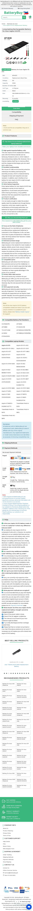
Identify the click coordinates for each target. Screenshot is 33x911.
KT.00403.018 (20, 327)
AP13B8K (4, 327)
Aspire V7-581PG (21, 394)
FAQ (16, 119)
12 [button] (28, 673)
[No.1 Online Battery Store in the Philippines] (16, 14)
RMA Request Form (8, 848)
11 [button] (26, 673)
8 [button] (19, 673)
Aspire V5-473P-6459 (8, 363)
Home (3, 23)
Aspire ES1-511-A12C (22, 345)
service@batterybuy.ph (11, 872)
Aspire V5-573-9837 (22, 379)
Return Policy (7, 846)
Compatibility (16, 112)
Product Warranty (8, 830)
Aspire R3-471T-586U (22, 351)
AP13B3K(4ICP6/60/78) (23, 330)
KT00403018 (6, 336)
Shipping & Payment (16, 116)
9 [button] (22, 673)
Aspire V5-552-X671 (22, 376)
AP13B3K (19, 324)
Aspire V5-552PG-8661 (8, 376)
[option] (16, 46)
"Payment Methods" (17, 605)
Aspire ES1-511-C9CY (22, 348)
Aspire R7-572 (20, 354)
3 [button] (8, 673)
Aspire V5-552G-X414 (22, 373)
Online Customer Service (10, 870)
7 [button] (17, 673)
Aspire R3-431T (6, 351)
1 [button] (4, 673)
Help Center (6, 841)
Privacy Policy (7, 833)
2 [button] (6, 673)
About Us (5, 828)
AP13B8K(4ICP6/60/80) (23, 333)
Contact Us (6, 868)
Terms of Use (7, 835)
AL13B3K (4, 333)
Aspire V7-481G (6, 391)
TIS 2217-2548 (6, 330)
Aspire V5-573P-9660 (23, 388)
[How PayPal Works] (25, 891)
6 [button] (15, 673)
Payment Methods (8, 859)
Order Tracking (7, 854)
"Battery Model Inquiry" (22, 312)
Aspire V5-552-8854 (22, 370)
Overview (16, 108)
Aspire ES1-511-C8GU (8, 348)
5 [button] (13, 673)
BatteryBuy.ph (19, 897)
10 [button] (24, 673)
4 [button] (11, 673)
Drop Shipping (7, 862)
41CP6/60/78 (5, 324)
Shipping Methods (8, 857)
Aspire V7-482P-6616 (22, 391)
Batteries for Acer (12, 23)
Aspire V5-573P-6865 (8, 388)
